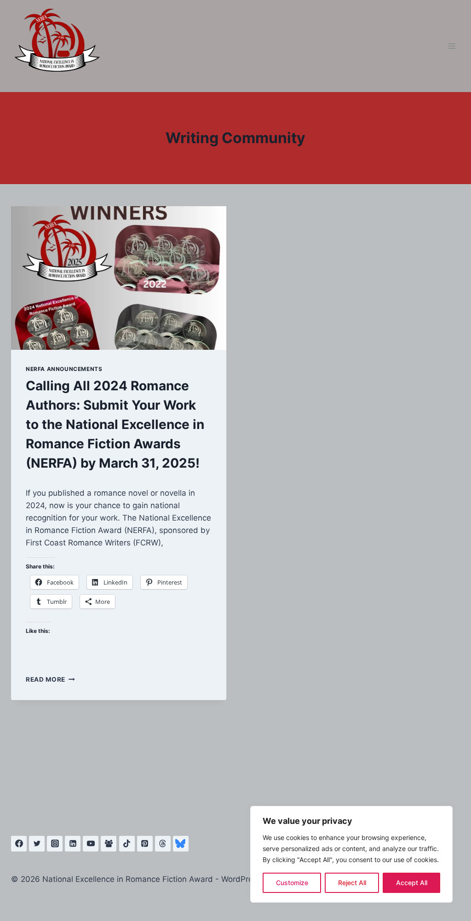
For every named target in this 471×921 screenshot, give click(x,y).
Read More (50, 679)
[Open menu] (451, 46)
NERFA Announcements (64, 368)
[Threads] (163, 843)
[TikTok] (127, 843)
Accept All (411, 882)
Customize (292, 882)
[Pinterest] (145, 843)
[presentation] (118, 278)
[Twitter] (37, 843)
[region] (351, 854)
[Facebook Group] (108, 843)
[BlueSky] (181, 843)
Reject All (352, 882)
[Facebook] (19, 843)
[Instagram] (55, 843)
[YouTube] (90, 843)
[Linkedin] (72, 843)
